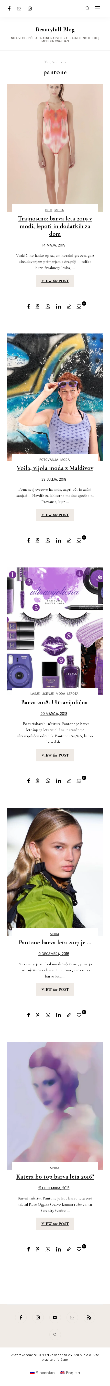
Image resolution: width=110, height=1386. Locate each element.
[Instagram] (29, 8)
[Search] (55, 1334)
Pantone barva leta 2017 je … (55, 942)
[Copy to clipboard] (68, 307)
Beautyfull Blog (55, 29)
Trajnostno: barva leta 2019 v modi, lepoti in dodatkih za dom (55, 226)
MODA (59, 210)
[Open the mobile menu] (97, 8)
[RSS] (89, 1317)
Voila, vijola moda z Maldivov (55, 468)
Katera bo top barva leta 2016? (55, 1176)
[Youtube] (55, 1317)
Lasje (35, 694)
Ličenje (48, 694)
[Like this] (80, 306)
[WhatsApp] (48, 307)
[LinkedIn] (58, 307)
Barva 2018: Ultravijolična (55, 702)
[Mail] (19, 8)
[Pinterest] (37, 307)
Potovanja (48, 460)
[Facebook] (9, 8)
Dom (48, 210)
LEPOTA (73, 694)
